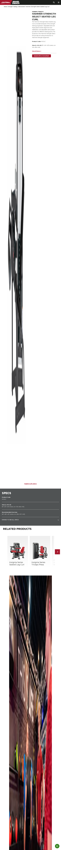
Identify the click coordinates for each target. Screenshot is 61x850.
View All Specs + (36, 51)
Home (5, 6)
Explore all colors (30, 484)
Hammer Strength (37, 11)
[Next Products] (57, 551)
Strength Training (12, 6)
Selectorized (21, 6)
